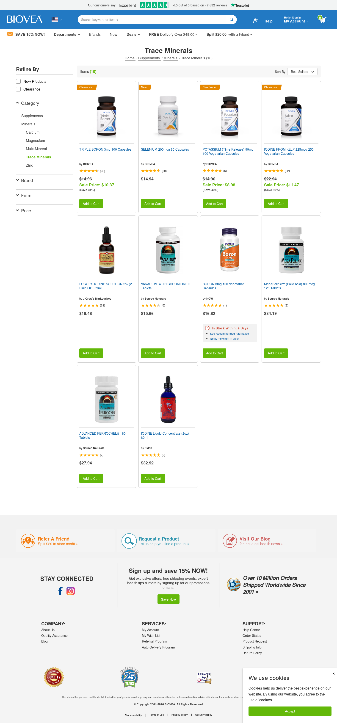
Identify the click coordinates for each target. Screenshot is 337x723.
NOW (209, 298)
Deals (131, 34)
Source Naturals (155, 298)
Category (30, 103)
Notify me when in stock (224, 338)
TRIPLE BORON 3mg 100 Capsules (105, 149)
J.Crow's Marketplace (97, 298)
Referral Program (154, 641)
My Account (150, 629)
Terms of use (156, 715)
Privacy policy (179, 715)
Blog (44, 641)
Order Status (252, 635)
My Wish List (151, 635)
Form (26, 195)
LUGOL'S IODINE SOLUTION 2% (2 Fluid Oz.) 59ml (105, 286)
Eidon (148, 448)
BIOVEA (88, 164)
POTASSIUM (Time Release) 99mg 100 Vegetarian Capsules (228, 151)
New (113, 34)
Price (26, 210)
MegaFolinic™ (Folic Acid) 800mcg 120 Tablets (289, 286)
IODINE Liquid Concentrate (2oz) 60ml (165, 435)
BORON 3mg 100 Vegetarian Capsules (224, 286)
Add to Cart (91, 203)
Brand (27, 180)
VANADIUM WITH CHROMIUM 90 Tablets (165, 286)
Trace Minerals (38, 157)
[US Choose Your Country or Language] (56, 19)
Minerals (170, 58)
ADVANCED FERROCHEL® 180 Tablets (102, 435)
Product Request (255, 641)
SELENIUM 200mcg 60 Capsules (165, 149)
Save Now (168, 599)
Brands (95, 34)
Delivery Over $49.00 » (173, 34)
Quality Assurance (54, 635)
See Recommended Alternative (229, 333)
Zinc (29, 165)
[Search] (231, 19)
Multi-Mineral (36, 148)
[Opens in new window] (60, 591)
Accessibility (134, 715)
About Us (48, 629)
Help (269, 21)
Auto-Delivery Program (158, 647)
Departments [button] (65, 34)
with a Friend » (229, 34)
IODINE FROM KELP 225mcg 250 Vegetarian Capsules (289, 151)
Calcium (32, 132)
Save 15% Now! (30, 34)
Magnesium (35, 140)
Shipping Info (252, 647)
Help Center (251, 629)
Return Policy (252, 653)
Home (130, 58)
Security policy (203, 715)
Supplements (149, 58)
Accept (290, 711)
